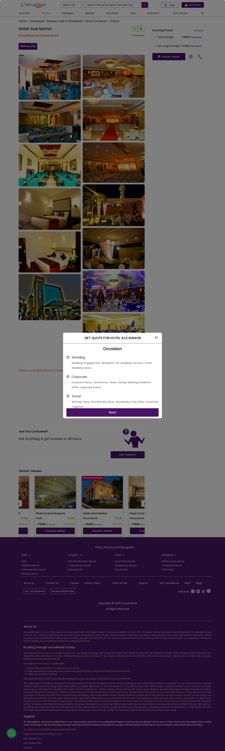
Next (112, 412)
